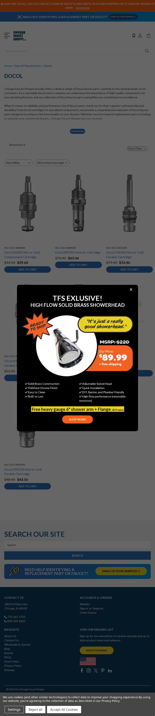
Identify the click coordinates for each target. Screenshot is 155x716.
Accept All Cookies (64, 709)
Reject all (35, 709)
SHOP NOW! (77, 419)
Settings (14, 709)
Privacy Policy (110, 701)
